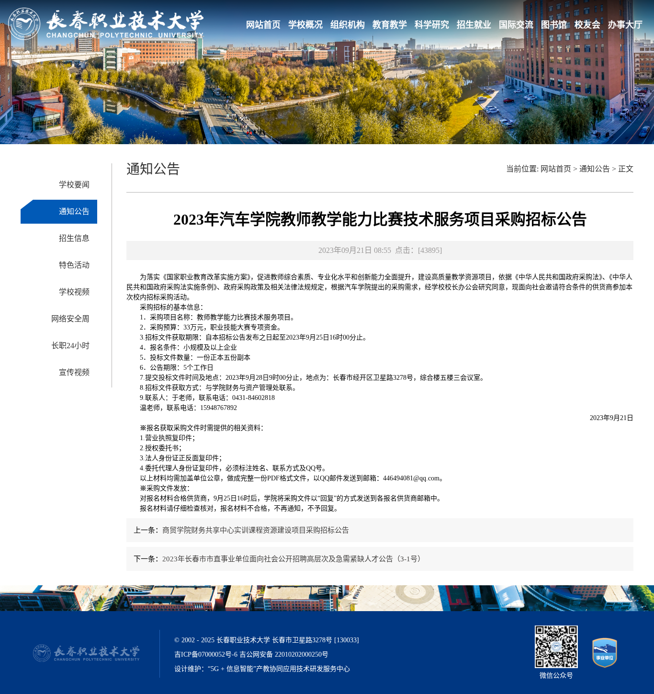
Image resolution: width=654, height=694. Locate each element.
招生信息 (74, 238)
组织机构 (347, 25)
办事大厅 (625, 25)
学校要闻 (74, 185)
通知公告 (74, 211)
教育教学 (389, 25)
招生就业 (474, 25)
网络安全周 (70, 319)
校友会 (587, 25)
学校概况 (305, 25)
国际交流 (516, 25)
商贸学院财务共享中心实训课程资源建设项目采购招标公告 (255, 530)
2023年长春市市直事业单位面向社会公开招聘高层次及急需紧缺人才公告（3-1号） (293, 559)
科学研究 (432, 25)
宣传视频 (74, 372)
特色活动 (74, 265)
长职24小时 (70, 345)
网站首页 (263, 25)
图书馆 (554, 25)
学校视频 (74, 292)
